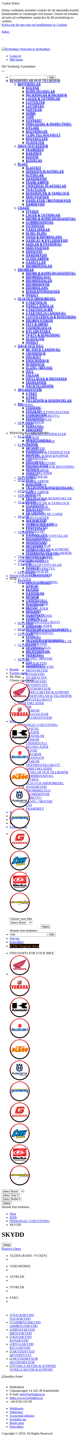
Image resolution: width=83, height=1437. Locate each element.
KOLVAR (32, 87)
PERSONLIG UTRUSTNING (38, 582)
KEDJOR (32, 156)
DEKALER (33, 411)
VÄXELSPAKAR (38, 229)
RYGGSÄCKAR (37, 571)
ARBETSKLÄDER (39, 473)
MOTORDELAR (29, 83)
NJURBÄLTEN (36, 535)
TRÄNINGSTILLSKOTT (35, 556)
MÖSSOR (32, 469)
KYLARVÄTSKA (38, 331)
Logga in (15, 56)
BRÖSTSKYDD (37, 527)
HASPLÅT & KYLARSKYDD (47, 240)
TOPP (30, 116)
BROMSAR (26, 269)
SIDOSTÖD (34, 251)
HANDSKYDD (36, 178)
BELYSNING (35, 418)
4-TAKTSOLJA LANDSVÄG (46, 313)
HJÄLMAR (25, 480)
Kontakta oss (18, 1419)
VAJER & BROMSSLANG (44, 236)
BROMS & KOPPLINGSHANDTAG (51, 218)
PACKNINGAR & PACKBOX (46, 94)
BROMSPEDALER (39, 265)
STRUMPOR (35, 462)
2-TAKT (31, 393)
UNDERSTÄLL (37, 458)
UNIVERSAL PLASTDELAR (46, 185)
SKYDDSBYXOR (38, 545)
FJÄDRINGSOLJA (39, 327)
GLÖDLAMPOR (37, 258)
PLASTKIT (33, 167)
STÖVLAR (25, 491)
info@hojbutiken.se (32, 1394)
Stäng (6, 31)
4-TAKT (31, 396)
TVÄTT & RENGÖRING (43, 334)
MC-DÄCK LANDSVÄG (43, 349)
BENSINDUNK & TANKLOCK (48, 193)
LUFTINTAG (35, 105)
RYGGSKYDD (36, 538)
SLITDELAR (35, 174)
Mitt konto (16, 59)
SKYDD (23, 516)
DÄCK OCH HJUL (31, 345)
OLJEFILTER (35, 142)
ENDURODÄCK (37, 360)
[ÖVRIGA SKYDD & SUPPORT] (33, 1366)
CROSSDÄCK (36, 353)
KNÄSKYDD (35, 531)
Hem (13, 1214)
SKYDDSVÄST (37, 542)
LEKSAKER (34, 429)
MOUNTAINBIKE (38, 440)
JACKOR (32, 455)
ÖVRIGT (32, 294)
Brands (14, 669)
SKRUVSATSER (37, 196)
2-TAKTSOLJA (36, 302)
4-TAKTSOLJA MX (39, 309)
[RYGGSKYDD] (22, 1344)
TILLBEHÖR (35, 422)
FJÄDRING (34, 407)
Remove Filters (11, 1248)
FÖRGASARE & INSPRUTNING (49, 123)
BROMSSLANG (37, 287)
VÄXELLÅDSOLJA (40, 305)
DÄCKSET (33, 356)
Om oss (14, 938)
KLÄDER (24, 436)
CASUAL (32, 585)
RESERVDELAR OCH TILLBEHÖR (43, 629)
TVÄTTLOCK (36, 189)
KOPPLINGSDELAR (40, 91)
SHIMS (31, 113)
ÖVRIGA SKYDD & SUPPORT (47, 549)
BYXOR (31, 444)
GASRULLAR (36, 262)
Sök (51, 77)
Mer (20, 404)
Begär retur (17, 1423)
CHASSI (23, 207)
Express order (18, 673)
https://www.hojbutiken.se (26, 1398)
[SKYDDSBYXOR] (24, 1358)
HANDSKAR (35, 451)
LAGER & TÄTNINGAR (43, 98)
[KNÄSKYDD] (21, 1337)
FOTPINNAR (35, 225)
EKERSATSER (36, 382)
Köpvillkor (17, 942)
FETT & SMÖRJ (37, 324)
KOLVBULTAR (37, 138)
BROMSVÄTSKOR (39, 320)
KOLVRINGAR (37, 131)
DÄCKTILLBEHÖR (40, 385)
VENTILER (34, 109)
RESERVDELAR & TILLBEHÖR (49, 553)
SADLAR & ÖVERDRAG (44, 244)
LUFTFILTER (35, 102)
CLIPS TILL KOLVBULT (43, 134)
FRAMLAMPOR (37, 182)
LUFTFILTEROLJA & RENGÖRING (51, 316)
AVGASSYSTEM (30, 389)
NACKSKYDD (36, 520)
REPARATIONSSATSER (43, 291)
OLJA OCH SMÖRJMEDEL (37, 298)
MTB (13, 1217)
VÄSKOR (24, 564)
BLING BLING (36, 233)
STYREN (32, 211)
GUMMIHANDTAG (40, 222)
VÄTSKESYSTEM (39, 575)
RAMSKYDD (35, 204)
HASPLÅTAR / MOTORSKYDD (48, 200)
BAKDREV (34, 153)
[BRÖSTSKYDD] (22, 1329)
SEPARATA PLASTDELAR (45, 171)
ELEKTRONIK (36, 414)
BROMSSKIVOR (38, 284)
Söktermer (16, 1412)
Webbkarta (16, 1408)
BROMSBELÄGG (38, 276)
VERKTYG (34, 425)
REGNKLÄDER (37, 465)
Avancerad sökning (22, 1415)
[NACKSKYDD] (22, 1315)
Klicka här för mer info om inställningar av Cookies (34, 24)
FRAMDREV (35, 149)
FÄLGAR (32, 374)
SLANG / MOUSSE (39, 367)
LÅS (29, 662)
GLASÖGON (27, 502)
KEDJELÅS (34, 160)
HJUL (30, 371)
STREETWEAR (37, 476)
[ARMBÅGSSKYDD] (25, 1322)
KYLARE (32, 127)
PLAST (23, 164)
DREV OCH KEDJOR (33, 145)
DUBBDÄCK (35, 364)
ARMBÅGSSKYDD (40, 524)
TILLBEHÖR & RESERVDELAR (49, 400)
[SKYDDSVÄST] (22, 1351)
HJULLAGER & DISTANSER (46, 378)
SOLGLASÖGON (38, 509)
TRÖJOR (32, 447)
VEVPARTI (34, 120)
